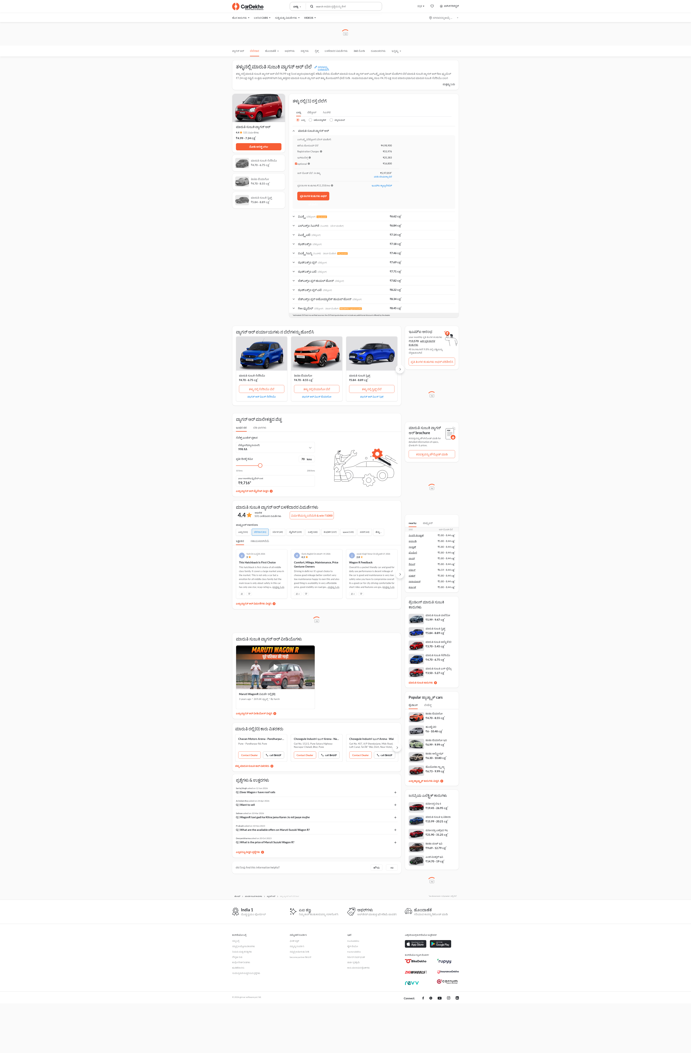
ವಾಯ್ (412, 558)
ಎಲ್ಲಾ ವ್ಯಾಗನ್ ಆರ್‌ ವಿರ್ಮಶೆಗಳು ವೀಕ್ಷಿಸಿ (254, 603)
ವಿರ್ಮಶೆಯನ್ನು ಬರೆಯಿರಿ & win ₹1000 (312, 515)
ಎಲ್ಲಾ (298, 112)
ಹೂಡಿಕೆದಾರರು (238, 967)
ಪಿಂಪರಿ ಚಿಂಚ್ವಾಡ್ (416, 535)
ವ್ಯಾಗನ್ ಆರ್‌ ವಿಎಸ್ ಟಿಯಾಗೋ (316, 396)
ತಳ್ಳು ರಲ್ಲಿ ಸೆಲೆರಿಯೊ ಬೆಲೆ (261, 389)
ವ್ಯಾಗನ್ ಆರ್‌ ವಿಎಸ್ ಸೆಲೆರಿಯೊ (261, 396)
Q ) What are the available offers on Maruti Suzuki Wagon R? (273, 829)
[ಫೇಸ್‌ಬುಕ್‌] (423, 998)
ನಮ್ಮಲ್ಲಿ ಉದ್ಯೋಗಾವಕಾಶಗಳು (243, 946)
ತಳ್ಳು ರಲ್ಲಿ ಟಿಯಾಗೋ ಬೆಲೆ (316, 389)
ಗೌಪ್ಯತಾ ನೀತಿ (237, 957)
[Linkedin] (457, 998)
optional (302, 163)
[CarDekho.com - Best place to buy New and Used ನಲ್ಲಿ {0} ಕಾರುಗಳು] (247, 6)
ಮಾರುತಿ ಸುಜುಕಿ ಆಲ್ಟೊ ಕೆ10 (438, 641)
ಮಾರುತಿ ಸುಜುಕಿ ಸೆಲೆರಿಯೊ (252, 375)
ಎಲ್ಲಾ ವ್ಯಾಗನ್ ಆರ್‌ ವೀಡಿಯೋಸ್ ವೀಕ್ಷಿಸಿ (254, 713)
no (391, 867)
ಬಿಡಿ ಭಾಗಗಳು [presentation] (259, 427)
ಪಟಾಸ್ (412, 569)
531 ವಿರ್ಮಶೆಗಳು (251, 132)
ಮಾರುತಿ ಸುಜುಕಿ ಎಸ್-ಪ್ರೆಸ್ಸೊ (438, 668)
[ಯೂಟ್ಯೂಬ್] (440, 998)
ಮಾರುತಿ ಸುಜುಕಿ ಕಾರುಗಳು (421, 682)
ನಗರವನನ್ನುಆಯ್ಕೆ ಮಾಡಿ (444, 17)
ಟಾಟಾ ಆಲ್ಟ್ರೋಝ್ (434, 753)
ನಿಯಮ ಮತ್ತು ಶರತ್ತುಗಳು (242, 951)
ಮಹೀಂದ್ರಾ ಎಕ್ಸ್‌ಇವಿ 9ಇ (437, 830)
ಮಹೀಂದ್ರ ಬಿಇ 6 (433, 803)
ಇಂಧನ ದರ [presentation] (241, 427)
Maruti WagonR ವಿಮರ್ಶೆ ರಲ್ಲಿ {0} (257, 694)
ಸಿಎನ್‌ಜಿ (327, 112)
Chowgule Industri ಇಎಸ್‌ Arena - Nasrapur (317, 738)
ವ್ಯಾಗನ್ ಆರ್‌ (238, 50)
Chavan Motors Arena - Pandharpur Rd (261, 738)
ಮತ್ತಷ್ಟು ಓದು (449, 84)
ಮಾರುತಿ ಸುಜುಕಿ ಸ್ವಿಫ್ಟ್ (359, 375)
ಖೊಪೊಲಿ (413, 552)
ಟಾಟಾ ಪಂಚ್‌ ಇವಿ (434, 843)
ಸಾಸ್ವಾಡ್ (412, 546)
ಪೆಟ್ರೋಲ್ (311, 112)
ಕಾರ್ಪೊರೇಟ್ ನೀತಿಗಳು (241, 962)
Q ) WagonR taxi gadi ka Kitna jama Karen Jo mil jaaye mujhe (273, 817)
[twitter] (430, 998)
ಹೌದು (376, 867)
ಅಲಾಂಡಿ (413, 541)
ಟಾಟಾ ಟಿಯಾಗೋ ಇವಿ (436, 740)
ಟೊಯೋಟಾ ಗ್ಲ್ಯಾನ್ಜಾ (435, 766)
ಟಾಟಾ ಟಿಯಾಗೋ (303, 375)
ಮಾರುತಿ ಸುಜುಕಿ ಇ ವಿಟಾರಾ (438, 816)
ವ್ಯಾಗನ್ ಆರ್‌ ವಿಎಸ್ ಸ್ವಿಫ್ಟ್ (371, 396)
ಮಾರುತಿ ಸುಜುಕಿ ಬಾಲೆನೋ (438, 615)
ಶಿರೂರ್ (412, 564)
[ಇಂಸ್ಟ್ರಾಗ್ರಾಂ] (448, 998)
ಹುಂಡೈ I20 (431, 726)
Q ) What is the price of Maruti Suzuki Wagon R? (265, 842)
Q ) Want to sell (245, 804)
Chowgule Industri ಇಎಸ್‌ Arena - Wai (371, 738)
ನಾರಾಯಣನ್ (415, 581)
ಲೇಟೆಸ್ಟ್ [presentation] (428, 705)
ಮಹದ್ (412, 575)
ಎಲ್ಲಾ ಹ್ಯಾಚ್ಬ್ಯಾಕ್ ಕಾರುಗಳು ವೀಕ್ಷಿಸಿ (424, 780)
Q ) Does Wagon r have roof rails (255, 792)
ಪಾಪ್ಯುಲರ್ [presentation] (428, 523)
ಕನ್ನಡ (419, 6)
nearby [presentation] (412, 523)
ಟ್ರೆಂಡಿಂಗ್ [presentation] (413, 705)
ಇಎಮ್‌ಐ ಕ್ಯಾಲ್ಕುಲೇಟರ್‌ (382, 185)
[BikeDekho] (415, 961)
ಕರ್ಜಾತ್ (412, 587)
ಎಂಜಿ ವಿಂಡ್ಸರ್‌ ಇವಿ (434, 856)
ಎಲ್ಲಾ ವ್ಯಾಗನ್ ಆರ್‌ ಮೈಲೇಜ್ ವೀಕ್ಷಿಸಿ (252, 490)
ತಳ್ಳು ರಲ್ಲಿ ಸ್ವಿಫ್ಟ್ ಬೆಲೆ (371, 389)
